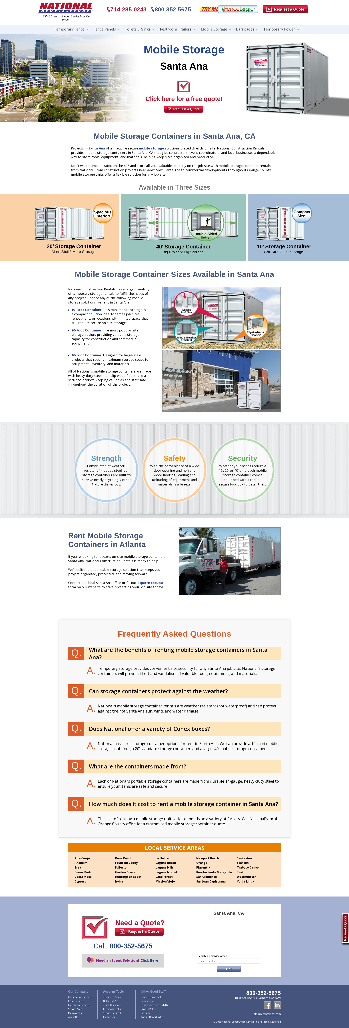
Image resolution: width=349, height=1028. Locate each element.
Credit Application (112, 1009)
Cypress (80, 881)
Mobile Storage (214, 29)
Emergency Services (79, 1005)
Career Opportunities (152, 1017)
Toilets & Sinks (138, 29)
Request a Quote (143, 931)
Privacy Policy (148, 1009)
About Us (73, 1017)
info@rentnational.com (267, 1014)
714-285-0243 (128, 9)
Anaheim (81, 863)
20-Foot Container (86, 330)
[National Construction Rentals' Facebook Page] (267, 1005)
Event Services (76, 1001)
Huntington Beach (128, 877)
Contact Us (109, 1017)
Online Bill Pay (111, 1001)
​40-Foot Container (86, 355)
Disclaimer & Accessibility (154, 1005)
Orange (201, 863)
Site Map (146, 1013)
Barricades (245, 29)
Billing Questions (112, 1005)
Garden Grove (125, 872)
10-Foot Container (86, 309)
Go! (229, 969)
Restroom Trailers (175, 29)
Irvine (119, 881)
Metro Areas (75, 1013)
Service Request (112, 1013)
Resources (147, 1001)
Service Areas (75, 1009)
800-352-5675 (173, 9)
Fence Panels (105, 29)
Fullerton (121, 867)
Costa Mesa (83, 877)
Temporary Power (279, 29)
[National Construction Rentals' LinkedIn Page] (277, 1005)
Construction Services (80, 997)
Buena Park (83, 872)
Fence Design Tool (151, 997)
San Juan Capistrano (211, 881)
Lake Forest (164, 877)
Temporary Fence (69, 29)
